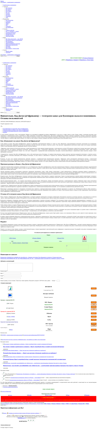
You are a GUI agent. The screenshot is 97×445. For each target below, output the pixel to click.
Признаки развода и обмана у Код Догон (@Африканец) (16, 129)
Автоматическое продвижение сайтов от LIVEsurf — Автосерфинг (25, 377)
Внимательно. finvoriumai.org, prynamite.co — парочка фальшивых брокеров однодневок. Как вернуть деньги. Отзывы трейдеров (45, 374)
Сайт (2, 278)
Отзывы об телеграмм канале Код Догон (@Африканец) (16, 131)
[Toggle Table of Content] (2, 126)
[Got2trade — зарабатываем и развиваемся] (10, 2)
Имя (2, 273)
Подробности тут (22, 417)
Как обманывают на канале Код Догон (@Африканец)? (15, 128)
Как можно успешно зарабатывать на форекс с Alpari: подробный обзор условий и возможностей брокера (33, 346)
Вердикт (5, 132)
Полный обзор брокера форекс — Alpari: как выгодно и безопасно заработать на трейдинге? (30, 353)
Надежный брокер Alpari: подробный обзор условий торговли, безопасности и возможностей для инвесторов (34, 359)
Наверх (2, 1)
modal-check (3, 405)
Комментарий (4, 271)
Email (2, 275)
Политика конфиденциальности (10, 387)
